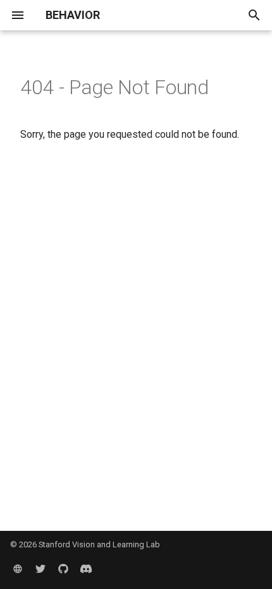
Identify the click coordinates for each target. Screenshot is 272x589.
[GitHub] (63, 569)
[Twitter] (40, 569)
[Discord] (86, 569)
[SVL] (18, 569)
